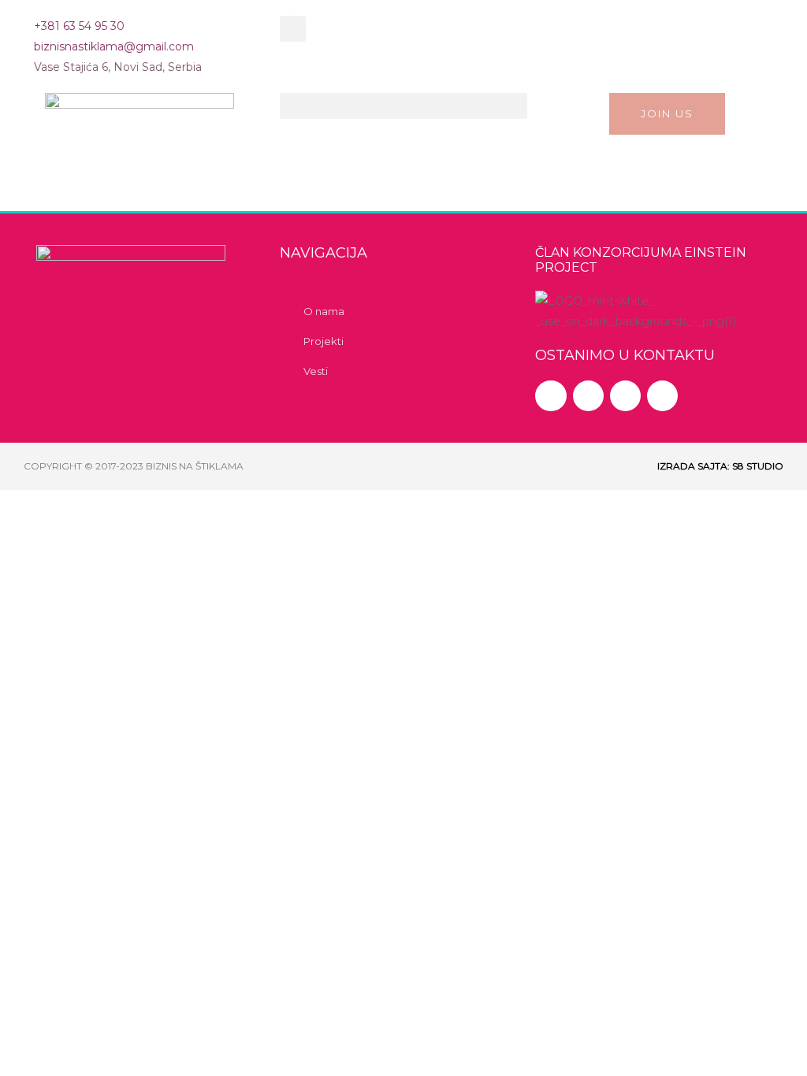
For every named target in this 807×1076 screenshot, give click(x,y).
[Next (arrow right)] (97, 537)
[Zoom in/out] (31, 505)
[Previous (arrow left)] (31, 537)
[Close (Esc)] (230, 505)
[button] (293, 29)
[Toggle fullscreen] (97, 505)
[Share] (163, 505)
